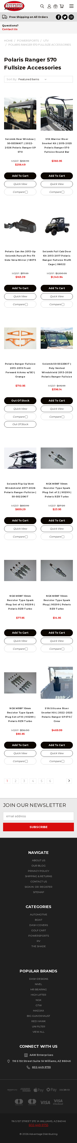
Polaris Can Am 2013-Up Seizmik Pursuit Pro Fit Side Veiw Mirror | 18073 (20, 255)
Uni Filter (38, 1026)
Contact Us (9, 29)
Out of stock (20, 400)
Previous (7, 1136)
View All (39, 1031)
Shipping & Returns (38, 876)
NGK (38, 999)
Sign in (29, 886)
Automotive (38, 914)
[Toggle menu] (71, 6)
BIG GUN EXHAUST (38, 1015)
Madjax (38, 1010)
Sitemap (38, 892)
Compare (19, 191)
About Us (38, 860)
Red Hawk (38, 1021)
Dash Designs (38, 978)
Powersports (38, 935)
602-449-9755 (41, 1067)
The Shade (38, 946)
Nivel (38, 984)
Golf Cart (38, 930)
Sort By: (12, 79)
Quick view (20, 183)
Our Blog (38, 865)
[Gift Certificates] (55, 6)
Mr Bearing (38, 989)
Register (46, 886)
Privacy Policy (38, 870)
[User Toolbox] (49, 6)
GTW (39, 1005)
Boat (38, 919)
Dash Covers (38, 925)
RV (38, 940)
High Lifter (38, 994)
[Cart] (61, 6)
